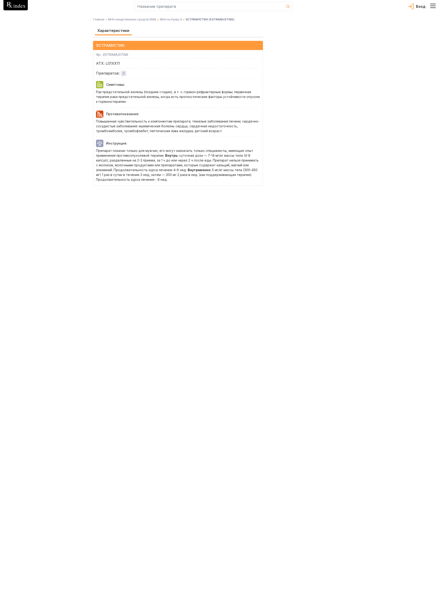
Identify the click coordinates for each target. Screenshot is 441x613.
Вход (421, 6)
